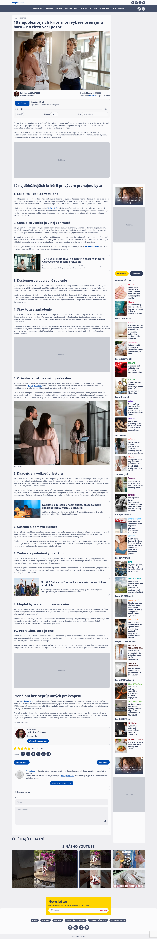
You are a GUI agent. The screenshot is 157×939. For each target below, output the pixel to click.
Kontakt (45, 920)
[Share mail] (48, 754)
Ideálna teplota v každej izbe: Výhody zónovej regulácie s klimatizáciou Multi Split (135, 709)
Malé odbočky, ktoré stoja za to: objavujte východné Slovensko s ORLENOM (135, 526)
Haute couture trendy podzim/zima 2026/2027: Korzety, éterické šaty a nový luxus (135, 447)
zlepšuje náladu (35, 386)
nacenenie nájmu (92, 246)
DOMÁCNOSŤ (105, 9)
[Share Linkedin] (43, 754)
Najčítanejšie (121, 274)
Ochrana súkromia (98, 920)
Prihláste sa (30, 771)
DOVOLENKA (118, 9)
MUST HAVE (133, 342)
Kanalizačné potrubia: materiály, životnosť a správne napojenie (133, 692)
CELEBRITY (37, 9)
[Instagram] (140, 2)
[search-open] (143, 9)
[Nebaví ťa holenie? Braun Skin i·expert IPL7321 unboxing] (95, 879)
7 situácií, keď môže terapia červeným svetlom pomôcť (135, 369)
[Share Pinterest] (38, 754)
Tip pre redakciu (118, 920)
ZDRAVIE (59, 9)
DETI (130, 562)
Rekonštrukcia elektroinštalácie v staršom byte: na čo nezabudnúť (135, 655)
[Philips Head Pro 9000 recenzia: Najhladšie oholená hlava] (129, 859)
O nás (34, 920)
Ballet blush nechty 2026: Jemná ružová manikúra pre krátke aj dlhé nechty (134, 292)
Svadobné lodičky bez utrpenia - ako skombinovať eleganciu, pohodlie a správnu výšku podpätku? (135, 331)
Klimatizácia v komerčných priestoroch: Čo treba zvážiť (134, 671)
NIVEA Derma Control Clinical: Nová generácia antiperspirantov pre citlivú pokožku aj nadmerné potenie (135, 546)
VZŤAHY (131, 401)
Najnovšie (136, 274)
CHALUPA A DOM (135, 684)
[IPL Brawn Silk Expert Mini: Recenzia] (129, 879)
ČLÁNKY (131, 478)
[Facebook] (132, 2)
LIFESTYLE (49, 9)
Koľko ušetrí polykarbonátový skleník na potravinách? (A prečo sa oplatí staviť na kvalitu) (135, 586)
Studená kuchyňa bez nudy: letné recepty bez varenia (135, 745)
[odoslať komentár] (105, 821)
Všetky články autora (38, 741)
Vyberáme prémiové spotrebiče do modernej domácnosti (133, 730)
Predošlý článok (21, 762)
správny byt (26, 701)
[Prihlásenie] (139, 9)
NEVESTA (131, 323)
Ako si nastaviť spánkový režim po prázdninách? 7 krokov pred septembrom (135, 425)
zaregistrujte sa (67, 776)
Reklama (57, 920)
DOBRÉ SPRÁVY (134, 519)
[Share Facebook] (23, 754)
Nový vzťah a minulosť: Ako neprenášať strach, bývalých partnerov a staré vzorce (135, 409)
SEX (75, 9)
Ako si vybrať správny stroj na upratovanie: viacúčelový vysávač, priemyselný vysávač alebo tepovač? (135, 629)
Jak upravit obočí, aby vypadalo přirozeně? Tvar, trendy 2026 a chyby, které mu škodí (135, 464)
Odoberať (103, 910)
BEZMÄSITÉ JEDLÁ (135, 740)
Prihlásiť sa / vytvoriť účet (61, 783)
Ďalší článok (103, 762)
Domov (16, 18)
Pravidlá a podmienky (75, 920)
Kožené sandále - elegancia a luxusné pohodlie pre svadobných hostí (135, 349)
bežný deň (52, 208)
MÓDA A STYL (133, 439)
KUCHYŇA (132, 723)
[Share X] (33, 754)
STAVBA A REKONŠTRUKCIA (135, 646)
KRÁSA (131, 284)
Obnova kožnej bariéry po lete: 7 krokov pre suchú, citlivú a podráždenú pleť (135, 309)
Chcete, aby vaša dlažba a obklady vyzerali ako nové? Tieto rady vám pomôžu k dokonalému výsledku (135, 609)
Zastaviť (19, 114)
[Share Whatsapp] (28, 754)
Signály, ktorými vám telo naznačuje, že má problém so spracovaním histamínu (135, 387)
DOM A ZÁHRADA (135, 578)
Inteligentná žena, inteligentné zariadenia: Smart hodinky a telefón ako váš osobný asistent (135, 504)
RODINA (83, 9)
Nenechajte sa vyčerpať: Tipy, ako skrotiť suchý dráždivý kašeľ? (135, 484)
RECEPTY (93, 9)
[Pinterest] (143, 2)
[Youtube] (136, 2)
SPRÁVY (68, 9)
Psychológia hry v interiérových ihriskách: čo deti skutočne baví (135, 568)
